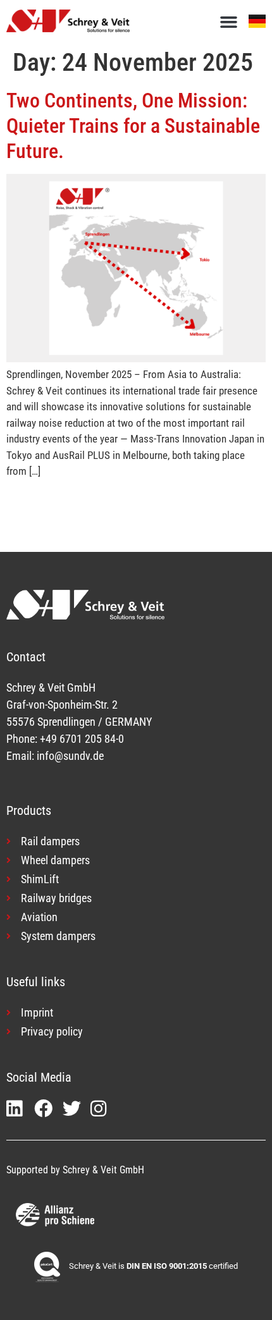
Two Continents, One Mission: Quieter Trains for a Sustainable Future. (133, 126)
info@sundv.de (70, 755)
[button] (229, 22)
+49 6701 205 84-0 (82, 738)
